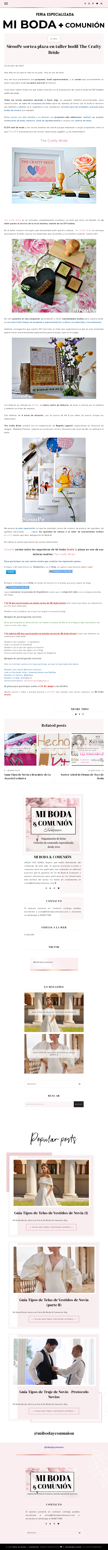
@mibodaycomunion (43, 962)
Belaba (35, 405)
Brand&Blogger (73, 1547)
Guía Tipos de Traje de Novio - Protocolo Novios (54, 1394)
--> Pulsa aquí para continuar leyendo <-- (51, 1227)
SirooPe (9, 535)
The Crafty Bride (12, 220)
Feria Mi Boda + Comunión (26, 1547)
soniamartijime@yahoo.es (36, 680)
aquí (83, 567)
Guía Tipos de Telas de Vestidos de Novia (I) (54, 1012)
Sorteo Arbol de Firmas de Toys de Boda (82, 776)
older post (94, 770)
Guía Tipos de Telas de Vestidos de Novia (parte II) (54, 1054)
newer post (13, 770)
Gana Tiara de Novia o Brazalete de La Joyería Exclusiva (27, 776)
